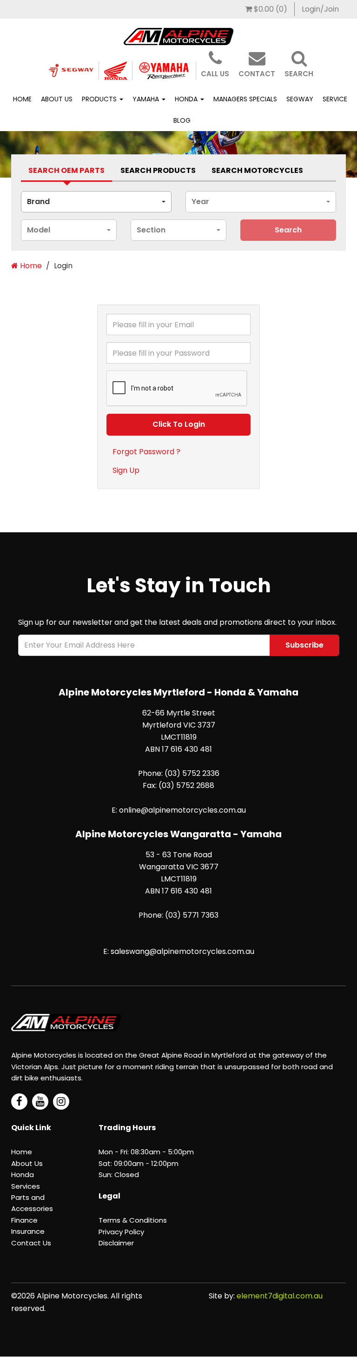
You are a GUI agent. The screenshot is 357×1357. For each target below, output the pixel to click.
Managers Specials (245, 99)
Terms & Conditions (133, 1220)
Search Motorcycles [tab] (257, 170)
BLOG (182, 120)
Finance (24, 1220)
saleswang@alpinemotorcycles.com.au (182, 951)
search (288, 230)
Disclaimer (116, 1243)
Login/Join (320, 9)
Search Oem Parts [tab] (66, 170)
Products (100, 99)
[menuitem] (266, 9)
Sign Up (125, 470)
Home (22, 99)
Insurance (28, 1231)
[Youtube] (40, 1101)
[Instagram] (61, 1101)
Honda (187, 99)
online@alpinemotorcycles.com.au (182, 810)
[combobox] (96, 201)
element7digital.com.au (280, 1296)
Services (25, 1186)
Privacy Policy (121, 1232)
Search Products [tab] (158, 170)
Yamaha (146, 99)
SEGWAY (299, 99)
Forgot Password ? (146, 451)
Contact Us (31, 1243)
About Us (57, 99)
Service (335, 99)
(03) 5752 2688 (186, 785)
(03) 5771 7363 (191, 915)
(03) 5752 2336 (192, 773)
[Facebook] (19, 1101)
